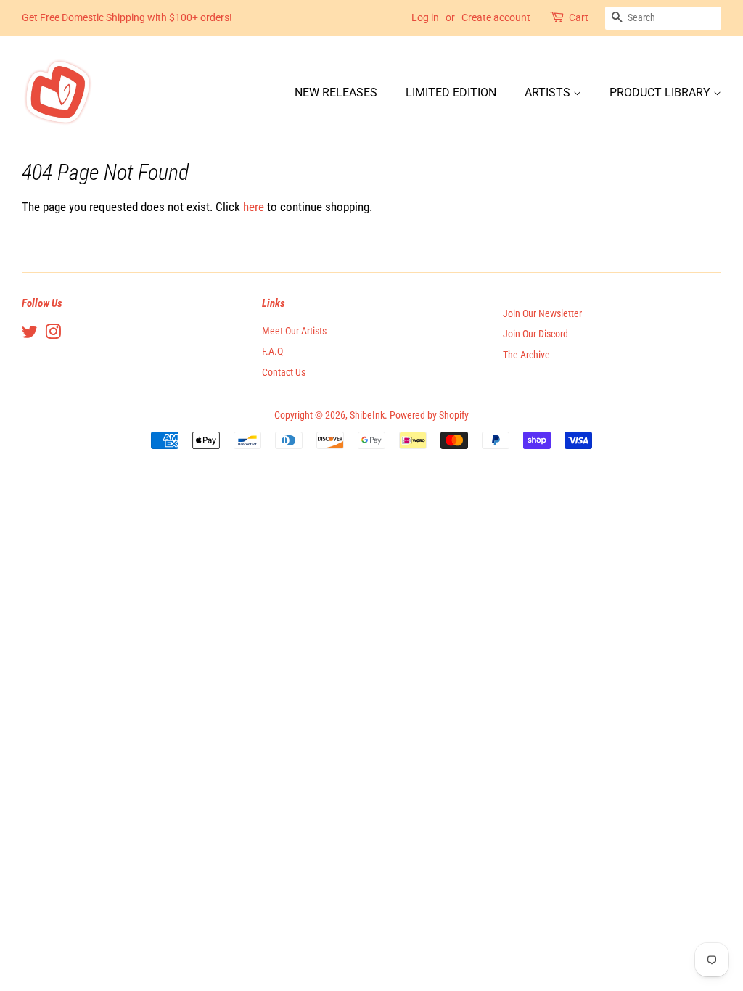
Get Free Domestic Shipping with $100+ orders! (127, 17)
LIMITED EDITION (451, 92)
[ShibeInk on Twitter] (30, 335)
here (253, 207)
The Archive (526, 355)
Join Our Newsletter (542, 314)
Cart (578, 17)
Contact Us (283, 372)
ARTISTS (549, 92)
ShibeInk (367, 415)
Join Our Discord (535, 334)
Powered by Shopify (429, 415)
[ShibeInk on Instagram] (53, 335)
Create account (495, 17)
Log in (425, 17)
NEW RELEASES (336, 92)
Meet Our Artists (294, 331)
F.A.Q (272, 351)
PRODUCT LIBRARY (661, 92)
